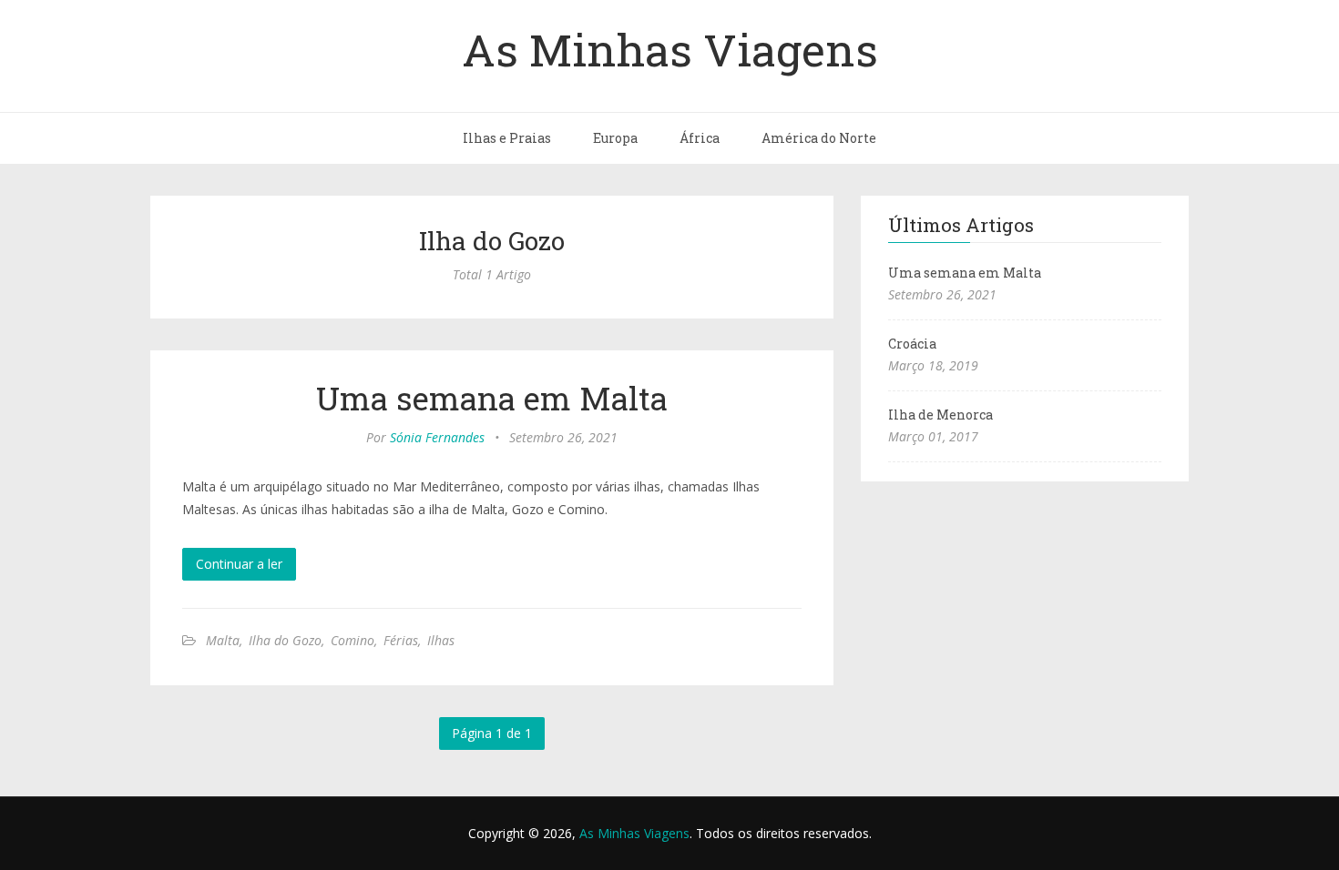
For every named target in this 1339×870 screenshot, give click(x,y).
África (700, 138)
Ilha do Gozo (285, 640)
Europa (615, 138)
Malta (223, 640)
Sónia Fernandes (437, 437)
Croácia (912, 343)
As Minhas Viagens (670, 49)
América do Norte (818, 138)
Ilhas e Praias (507, 138)
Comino (352, 640)
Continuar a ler (239, 563)
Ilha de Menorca (940, 414)
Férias (400, 640)
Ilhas (441, 640)
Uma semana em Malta (492, 398)
